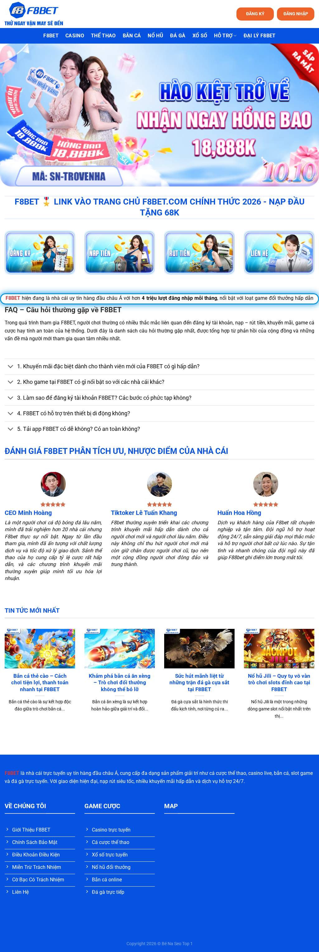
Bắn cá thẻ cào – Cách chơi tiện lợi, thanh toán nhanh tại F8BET (40, 682)
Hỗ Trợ (223, 36)
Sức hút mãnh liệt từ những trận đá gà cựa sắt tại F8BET (199, 682)
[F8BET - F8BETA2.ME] (42, 14)
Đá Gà (178, 36)
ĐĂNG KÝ (255, 13)
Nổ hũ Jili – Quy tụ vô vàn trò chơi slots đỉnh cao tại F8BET (279, 682)
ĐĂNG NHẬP (295, 13)
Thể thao (103, 36)
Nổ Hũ (155, 36)
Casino (74, 36)
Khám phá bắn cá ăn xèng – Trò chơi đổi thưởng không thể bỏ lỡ (119, 682)
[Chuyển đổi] (11, 367)
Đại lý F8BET (260, 36)
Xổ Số (200, 36)
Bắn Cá (132, 36)
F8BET (51, 36)
